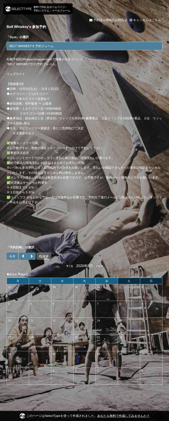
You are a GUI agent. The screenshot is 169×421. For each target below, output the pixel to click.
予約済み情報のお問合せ (109, 20)
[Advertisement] (84, 227)
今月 (12, 256)
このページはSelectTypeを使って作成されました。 (88, 415)
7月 (70, 266)
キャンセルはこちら (146, 20)
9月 (98, 266)
